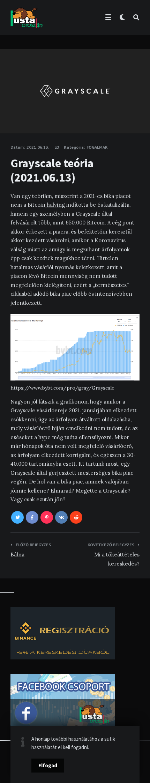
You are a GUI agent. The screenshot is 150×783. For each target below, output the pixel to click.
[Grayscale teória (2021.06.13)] (10, 114)
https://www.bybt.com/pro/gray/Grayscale (62, 388)
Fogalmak (97, 147)
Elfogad (47, 765)
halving (55, 204)
